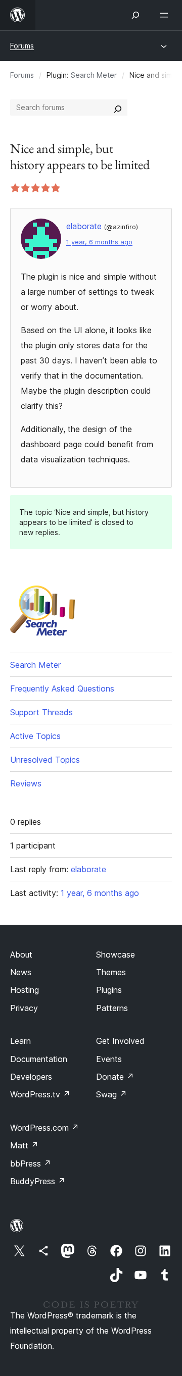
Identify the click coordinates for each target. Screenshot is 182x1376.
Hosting (24, 990)
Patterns (112, 1008)
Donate (115, 1077)
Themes (111, 972)
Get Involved (120, 1041)
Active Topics (35, 736)
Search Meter (94, 75)
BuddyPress (37, 1181)
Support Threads (41, 712)
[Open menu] (166, 15)
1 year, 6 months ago (99, 242)
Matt (24, 1145)
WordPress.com (44, 1128)
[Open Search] (135, 15)
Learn (20, 1041)
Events (109, 1059)
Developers (31, 1077)
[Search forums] (117, 107)
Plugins (109, 990)
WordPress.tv (40, 1094)
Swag (111, 1094)
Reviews (25, 783)
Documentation (38, 1059)
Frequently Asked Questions (62, 688)
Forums (22, 45)
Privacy (24, 1008)
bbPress (30, 1163)
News (20, 972)
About (21, 954)
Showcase (115, 954)
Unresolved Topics (45, 760)
